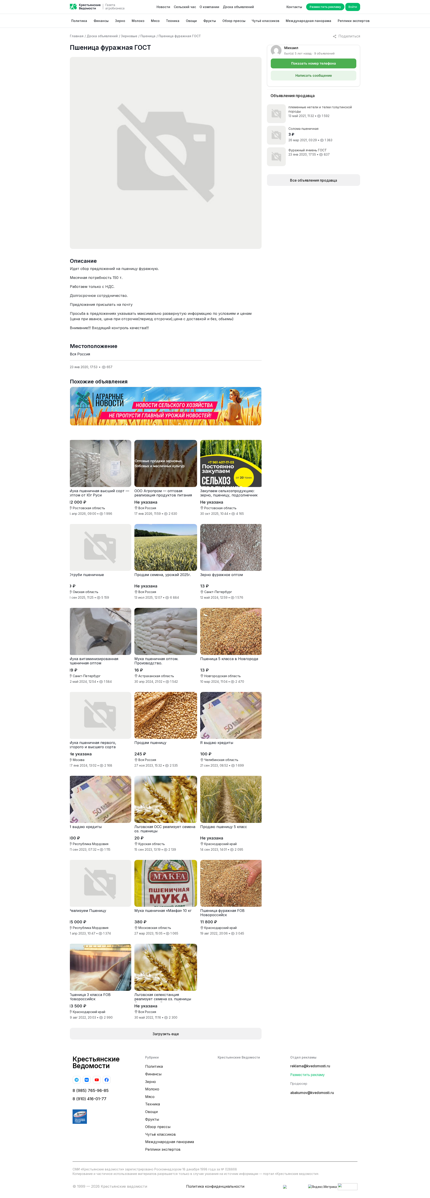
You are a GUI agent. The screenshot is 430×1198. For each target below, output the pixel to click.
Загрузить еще (166, 1034)
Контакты (294, 7)
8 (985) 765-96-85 (91, 1090)
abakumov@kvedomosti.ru (312, 1093)
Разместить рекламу (325, 7)
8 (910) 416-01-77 (89, 1098)
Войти (352, 7)
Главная (77, 36)
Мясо (155, 21)
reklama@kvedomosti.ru (310, 1066)
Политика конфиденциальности (215, 1186)
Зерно (120, 21)
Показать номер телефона (313, 63)
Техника (172, 21)
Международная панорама (308, 21)
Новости (163, 7)
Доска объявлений (238, 7)
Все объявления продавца (313, 180)
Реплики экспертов (354, 21)
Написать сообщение (313, 75)
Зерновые (129, 36)
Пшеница (147, 36)
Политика (79, 21)
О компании (209, 7)
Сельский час (185, 7)
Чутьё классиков (265, 21)
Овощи (191, 21)
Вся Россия (80, 354)
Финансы (101, 21)
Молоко (138, 21)
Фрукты (209, 21)
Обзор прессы (233, 21)
